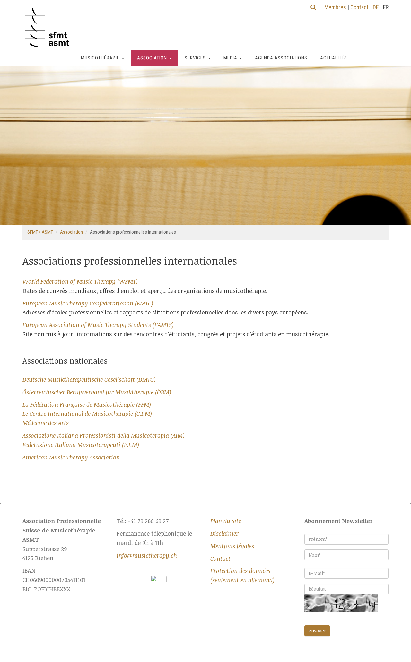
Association (152, 58)
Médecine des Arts (45, 423)
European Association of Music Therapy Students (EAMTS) (98, 325)
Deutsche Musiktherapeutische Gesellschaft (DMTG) (89, 379)
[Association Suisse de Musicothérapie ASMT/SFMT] (49, 27)
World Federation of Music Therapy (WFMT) (80, 281)
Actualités (333, 58)
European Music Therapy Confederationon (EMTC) (87, 303)
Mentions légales (232, 546)
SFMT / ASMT (40, 232)
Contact (359, 7)
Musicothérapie (100, 58)
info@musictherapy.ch (147, 555)
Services (195, 58)
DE (376, 7)
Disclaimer (224, 533)
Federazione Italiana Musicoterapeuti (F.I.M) (80, 445)
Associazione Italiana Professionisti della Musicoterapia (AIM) (103, 435)
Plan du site (225, 521)
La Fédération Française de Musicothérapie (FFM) (86, 404)
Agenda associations (281, 58)
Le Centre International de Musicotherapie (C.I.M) (87, 413)
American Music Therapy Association (71, 457)
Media (230, 58)
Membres (335, 7)
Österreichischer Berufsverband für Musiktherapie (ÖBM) (96, 392)
